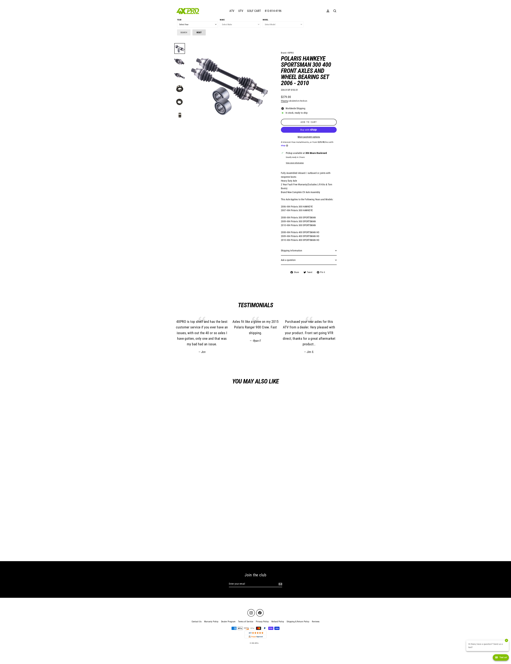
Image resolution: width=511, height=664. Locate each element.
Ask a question (288, 260)
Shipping (284, 101)
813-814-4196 (273, 11)
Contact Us (197, 621)
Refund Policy (277, 621)
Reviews (315, 621)
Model (265, 20)
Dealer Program (228, 621)
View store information (295, 163)
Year (179, 20)
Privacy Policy (262, 621)
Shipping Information (291, 250)
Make (222, 20)
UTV (240, 11)
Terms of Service (245, 621)
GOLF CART (254, 11)
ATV (231, 11)
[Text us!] (501, 658)
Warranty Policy (211, 621)
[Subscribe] (280, 584)
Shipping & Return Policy (298, 621)
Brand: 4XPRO (287, 53)
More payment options (309, 136)
